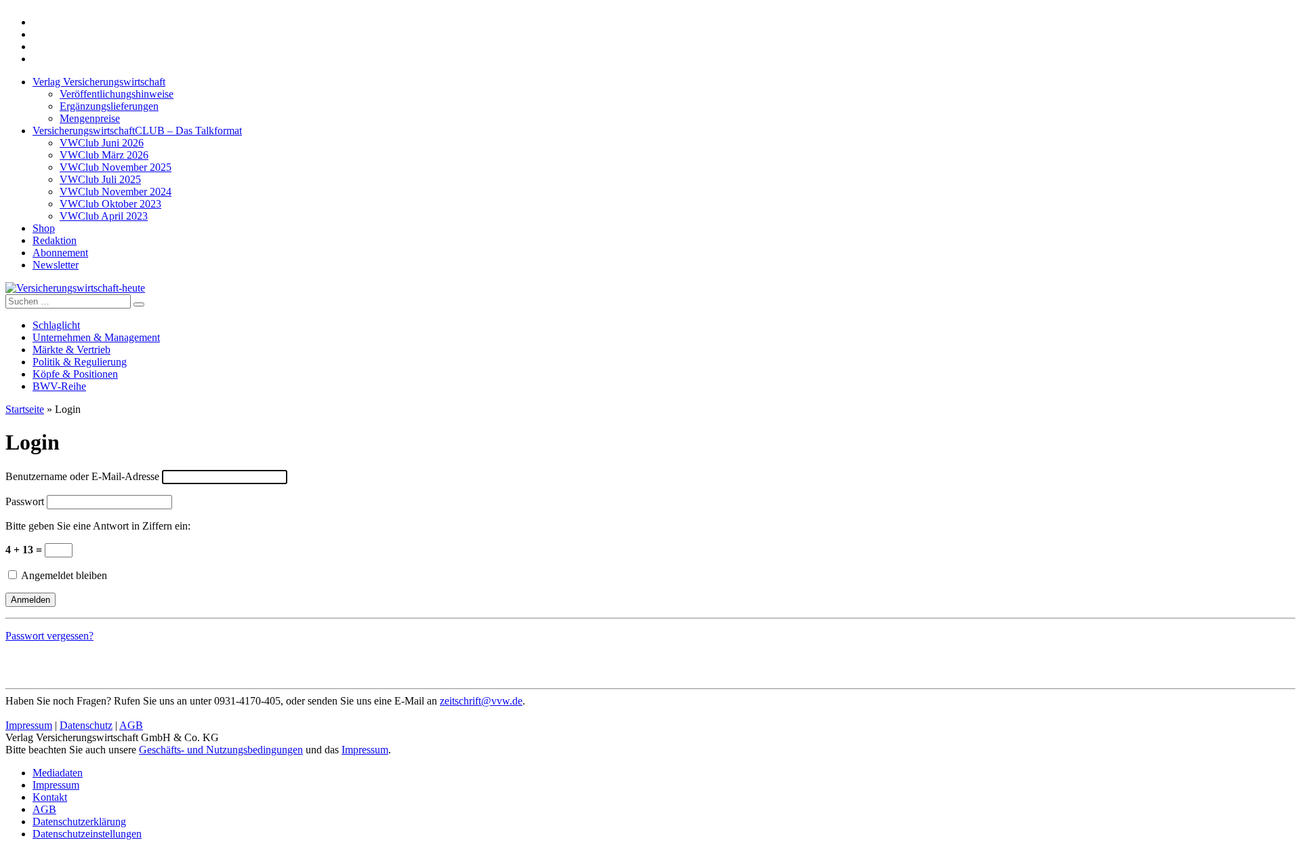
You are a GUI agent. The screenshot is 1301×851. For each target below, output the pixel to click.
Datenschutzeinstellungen (87, 833)
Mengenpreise (90, 118)
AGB (131, 725)
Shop (44, 228)
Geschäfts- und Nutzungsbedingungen (221, 749)
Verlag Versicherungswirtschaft (99, 81)
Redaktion (55, 240)
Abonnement (60, 252)
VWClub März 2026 (104, 155)
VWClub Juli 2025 (100, 179)
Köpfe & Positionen (75, 374)
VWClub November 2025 (115, 167)
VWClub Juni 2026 (102, 143)
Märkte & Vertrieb (71, 349)
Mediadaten (58, 772)
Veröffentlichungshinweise (116, 94)
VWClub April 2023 (104, 216)
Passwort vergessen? (49, 635)
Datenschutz (86, 725)
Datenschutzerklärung (79, 821)
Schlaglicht (56, 325)
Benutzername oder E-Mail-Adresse (82, 476)
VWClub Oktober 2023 (110, 204)
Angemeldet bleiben (63, 575)
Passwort (24, 501)
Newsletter (56, 265)
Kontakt (50, 797)
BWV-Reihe (59, 386)
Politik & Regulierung (80, 362)
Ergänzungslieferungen (109, 106)
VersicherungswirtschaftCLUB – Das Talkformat (137, 130)
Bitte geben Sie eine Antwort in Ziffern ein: (97, 526)
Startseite (24, 409)
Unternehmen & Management (96, 337)
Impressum (28, 725)
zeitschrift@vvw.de (481, 701)
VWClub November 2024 (115, 191)
